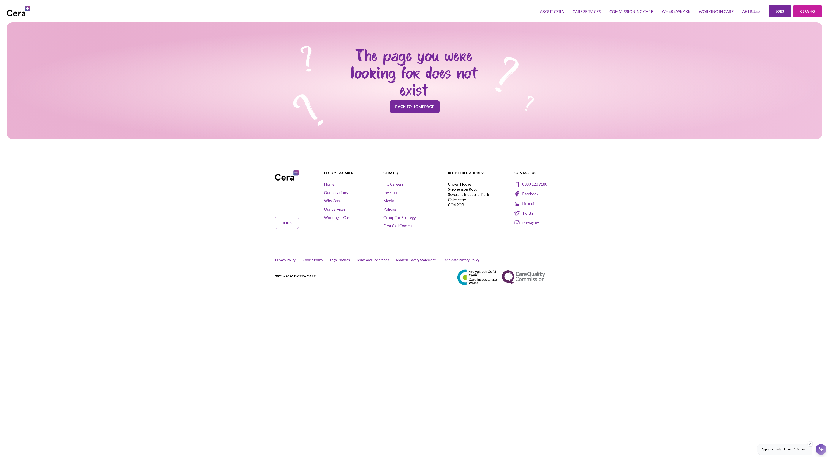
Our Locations (336, 192)
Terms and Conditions (373, 260)
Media (388, 200)
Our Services (334, 209)
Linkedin (529, 203)
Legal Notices (340, 260)
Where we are (676, 11)
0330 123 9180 (534, 184)
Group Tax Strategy (399, 217)
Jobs (780, 11)
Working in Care (337, 217)
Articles (751, 11)
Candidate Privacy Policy (461, 260)
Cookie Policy (313, 260)
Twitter (528, 213)
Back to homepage (414, 106)
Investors (391, 192)
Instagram (530, 223)
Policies (390, 209)
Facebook (530, 194)
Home (329, 184)
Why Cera (332, 200)
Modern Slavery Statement (416, 260)
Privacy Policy (285, 260)
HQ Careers (393, 184)
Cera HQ (807, 11)
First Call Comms (397, 226)
